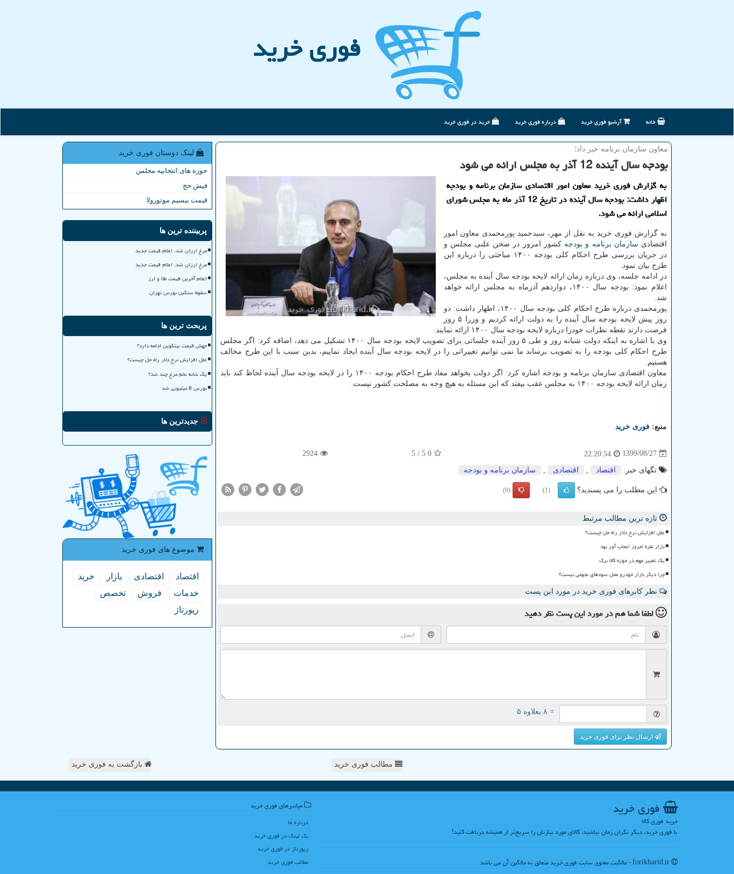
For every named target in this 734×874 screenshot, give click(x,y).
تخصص (113, 593)
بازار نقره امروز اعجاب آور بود (632, 546)
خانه (651, 121)
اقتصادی (566, 470)
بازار (114, 576)
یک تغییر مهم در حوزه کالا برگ (632, 560)
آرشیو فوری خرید (602, 121)
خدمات (186, 593)
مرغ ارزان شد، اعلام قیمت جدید (171, 250)
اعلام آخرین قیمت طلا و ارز (177, 278)
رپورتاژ (187, 609)
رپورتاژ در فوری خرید (282, 848)
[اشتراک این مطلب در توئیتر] (262, 489)
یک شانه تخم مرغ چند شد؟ (177, 374)
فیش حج (195, 185)
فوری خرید (307, 48)
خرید (86, 576)
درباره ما (298, 822)
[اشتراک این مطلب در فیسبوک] (279, 489)
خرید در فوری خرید (468, 121)
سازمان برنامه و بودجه (601, 244)
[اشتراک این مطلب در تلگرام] (296, 489)
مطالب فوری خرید (364, 764)
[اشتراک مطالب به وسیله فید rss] (227, 489)
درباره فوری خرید (536, 121)
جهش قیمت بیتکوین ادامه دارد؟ (172, 345)
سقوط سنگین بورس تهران (178, 292)
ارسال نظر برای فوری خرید (617, 736)
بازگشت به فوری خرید (108, 764)
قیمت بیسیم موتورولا (176, 200)
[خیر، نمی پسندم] (521, 490)
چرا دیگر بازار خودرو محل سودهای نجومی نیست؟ (612, 574)
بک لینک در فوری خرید (281, 835)
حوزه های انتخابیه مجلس (171, 170)
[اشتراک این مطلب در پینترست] (245, 489)
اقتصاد (606, 470)
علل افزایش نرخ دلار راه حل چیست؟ (625, 532)
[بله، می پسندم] (566, 490)
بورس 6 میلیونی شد (184, 388)
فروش (150, 593)
